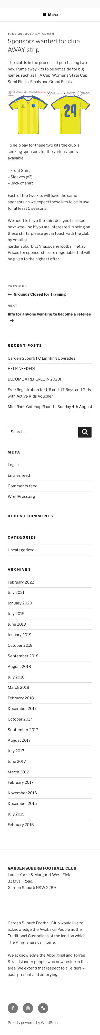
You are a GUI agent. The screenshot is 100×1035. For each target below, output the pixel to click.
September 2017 (23, 729)
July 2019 (16, 613)
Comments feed (22, 486)
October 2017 (20, 719)
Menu (53, 14)
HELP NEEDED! (22, 368)
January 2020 (20, 603)
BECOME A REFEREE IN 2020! (34, 379)
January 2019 (20, 635)
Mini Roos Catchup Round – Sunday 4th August (50, 407)
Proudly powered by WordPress (33, 1022)
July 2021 (16, 592)
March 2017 (18, 772)
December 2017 (22, 708)
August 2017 (19, 740)
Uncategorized (21, 550)
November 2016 (22, 793)
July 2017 (16, 751)
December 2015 (22, 803)
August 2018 (19, 666)
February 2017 (21, 782)
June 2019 (17, 624)
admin (48, 34)
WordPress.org (21, 496)
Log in (13, 465)
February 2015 (21, 824)
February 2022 (21, 582)
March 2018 (18, 687)
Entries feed (19, 475)
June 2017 (17, 761)
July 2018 (16, 677)
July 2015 (16, 814)
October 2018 (20, 645)
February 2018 (21, 698)
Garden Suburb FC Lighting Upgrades (41, 358)
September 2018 (23, 656)
